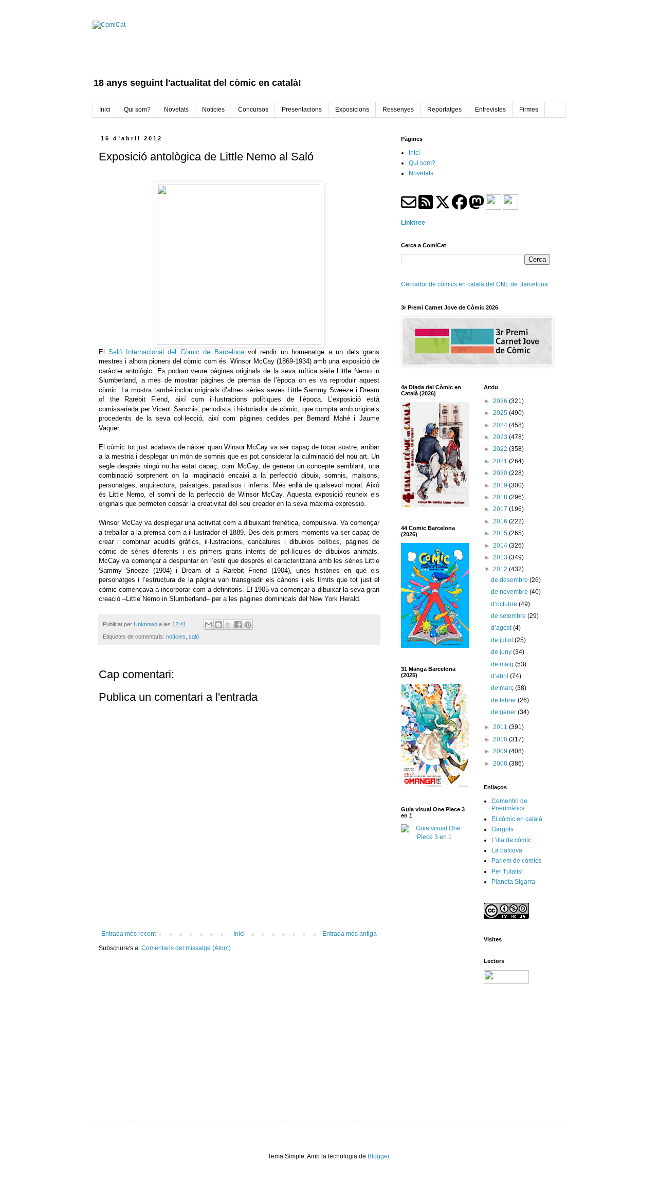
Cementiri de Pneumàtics (509, 804)
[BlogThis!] (218, 625)
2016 (501, 521)
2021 (501, 461)
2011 (501, 727)
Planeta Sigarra (513, 881)
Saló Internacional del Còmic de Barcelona (178, 352)
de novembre (510, 591)
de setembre (509, 616)
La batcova (506, 850)
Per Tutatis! (507, 871)
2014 (501, 545)
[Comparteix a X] (228, 625)
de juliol (503, 640)
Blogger (378, 1156)
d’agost (502, 627)
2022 (501, 448)
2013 (501, 557)
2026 (501, 401)
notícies (176, 636)
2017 (501, 509)
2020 (501, 473)
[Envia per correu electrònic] (209, 625)
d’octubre (505, 604)
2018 (501, 497)
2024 (501, 425)
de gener (504, 712)
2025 (501, 412)
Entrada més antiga (349, 933)
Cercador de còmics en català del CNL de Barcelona (474, 284)
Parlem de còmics (516, 860)
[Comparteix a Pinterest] (248, 625)
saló (194, 636)
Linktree (413, 222)
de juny (502, 652)
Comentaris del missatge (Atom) (186, 948)
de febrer (504, 700)
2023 (501, 437)
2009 (501, 751)
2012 (501, 569)
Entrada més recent (128, 933)
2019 (501, 485)
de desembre (510, 580)
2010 (501, 739)
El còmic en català (516, 819)
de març (503, 688)
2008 (501, 763)
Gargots (502, 829)
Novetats (421, 173)
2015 (501, 533)
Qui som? (422, 163)
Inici (239, 933)
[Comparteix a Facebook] (238, 625)
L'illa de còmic (511, 840)
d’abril (500, 676)
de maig (503, 664)
